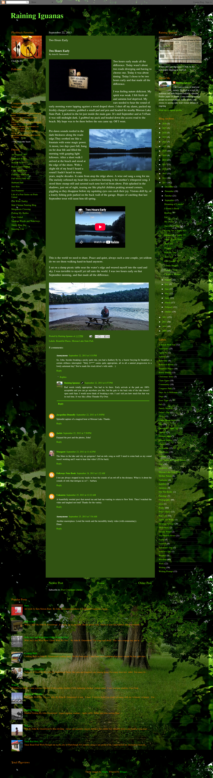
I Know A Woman (172, 274)
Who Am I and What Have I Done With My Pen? (46, 637)
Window (15, 684)
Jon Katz (163, 456)
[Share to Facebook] (105, 336)
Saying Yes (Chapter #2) (175, 230)
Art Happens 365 (19, 154)
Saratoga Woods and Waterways (25, 220)
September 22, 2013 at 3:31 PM (83, 355)
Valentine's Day (166, 547)
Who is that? (30, 621)
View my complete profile (170, 110)
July (167, 284)
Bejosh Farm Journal (20, 166)
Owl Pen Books (166, 491)
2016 (164, 168)
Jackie (59, 433)
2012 (164, 317)
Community (164, 384)
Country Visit (170, 269)
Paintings (163, 495)
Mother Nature (165, 475)
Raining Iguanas (37, 15)
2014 (164, 177)
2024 (164, 132)
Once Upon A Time (173, 239)
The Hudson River (167, 535)
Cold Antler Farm (19, 170)
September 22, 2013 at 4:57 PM (99, 382)
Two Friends (169, 261)
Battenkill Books (19, 158)
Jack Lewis (164, 451)
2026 (164, 123)
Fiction (162, 416)
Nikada (105, 771)
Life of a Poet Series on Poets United (24, 196)
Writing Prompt (166, 571)
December (169, 186)
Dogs (161, 396)
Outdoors (163, 487)
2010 (164, 326)
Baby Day (163, 360)
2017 (164, 164)
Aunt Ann (168, 256)
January (168, 311)
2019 (164, 155)
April (167, 297)
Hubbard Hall (17, 182)
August (168, 279)
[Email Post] (90, 336)
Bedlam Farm (17, 162)
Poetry (162, 507)
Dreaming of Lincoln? (174, 204)
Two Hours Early (171, 225)
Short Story (164, 527)
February (169, 307)
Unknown (60, 495)
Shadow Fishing (31, 709)
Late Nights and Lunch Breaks (172, 459)
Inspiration (163, 448)
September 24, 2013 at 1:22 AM (91, 473)
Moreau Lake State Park (82, 340)
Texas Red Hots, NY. (33, 741)
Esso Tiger (164, 400)
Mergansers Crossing (21, 209)
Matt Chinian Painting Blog (23, 205)
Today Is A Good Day (34, 668)
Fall (166, 217)
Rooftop (168, 212)
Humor (162, 443)
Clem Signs (164, 380)
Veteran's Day (165, 551)
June (167, 288)
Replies (63, 376)
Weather (162, 555)
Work (161, 563)
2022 (164, 141)
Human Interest (165, 440)
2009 (164, 330)
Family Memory (166, 408)
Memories (163, 467)
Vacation (162, 543)
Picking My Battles (20, 212)
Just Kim (15, 186)
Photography (164, 499)
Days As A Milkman (168, 392)
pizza (161, 503)
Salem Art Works (166, 519)
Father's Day (164, 412)
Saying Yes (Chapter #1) (175, 234)
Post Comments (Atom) (71, 589)
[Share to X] (102, 336)
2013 (164, 182)
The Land (168, 243)
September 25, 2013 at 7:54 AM (83, 516)
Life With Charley (19, 201)
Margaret (60, 451)
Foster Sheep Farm (167, 420)
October (168, 195)
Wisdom (162, 559)
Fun (160, 424)
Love (161, 463)
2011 (164, 321)
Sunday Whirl (165, 531)
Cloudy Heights (171, 265)
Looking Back (30, 653)
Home (101, 583)
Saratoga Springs (166, 523)
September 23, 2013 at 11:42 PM (81, 451)
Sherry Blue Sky (18, 225)
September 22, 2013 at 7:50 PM (77, 433)
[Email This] (96, 336)
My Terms (169, 221)
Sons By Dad (170, 252)
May (167, 293)
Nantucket (163, 479)
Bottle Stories (165, 372)
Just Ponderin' (17, 190)
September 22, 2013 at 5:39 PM (90, 414)
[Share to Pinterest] (108, 336)
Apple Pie (163, 352)
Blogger (123, 771)
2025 (164, 128)
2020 (164, 150)
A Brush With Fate (167, 344)
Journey (167, 247)
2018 (164, 159)
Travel (161, 539)
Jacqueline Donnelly (65, 414)
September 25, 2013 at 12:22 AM (81, 494)
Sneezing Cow (17, 228)
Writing (162, 567)
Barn (26, 605)
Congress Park (165, 388)
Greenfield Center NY (168, 428)
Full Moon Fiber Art (20, 178)
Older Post (145, 583)
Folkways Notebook (20, 174)
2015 (164, 173)
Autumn (162, 356)
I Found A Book (171, 208)
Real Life (163, 515)
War (26, 725)
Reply (59, 370)
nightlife (162, 483)
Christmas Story (166, 376)
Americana (163, 348)
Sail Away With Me (33, 693)
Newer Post (56, 583)
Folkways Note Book (66, 473)
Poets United (17, 217)
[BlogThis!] (99, 336)
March (168, 302)
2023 (164, 137)
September (170, 200)
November (169, 191)
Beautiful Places (63, 340)
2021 (164, 146)
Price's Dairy (164, 511)
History (162, 432)
